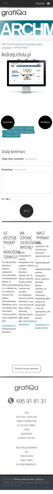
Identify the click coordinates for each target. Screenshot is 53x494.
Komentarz (14, 169)
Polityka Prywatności (26, 464)
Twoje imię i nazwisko (19, 159)
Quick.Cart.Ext (13, 135)
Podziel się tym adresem (26, 368)
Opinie (26, 429)
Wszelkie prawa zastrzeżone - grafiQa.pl (29, 479)
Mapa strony (27, 460)
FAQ (26, 451)
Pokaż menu (40, 3)
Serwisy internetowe (26, 421)
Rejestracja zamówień (26, 447)
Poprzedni (8, 122)
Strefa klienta (26, 456)
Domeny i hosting (26, 438)
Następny (45, 122)
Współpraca (26, 433)
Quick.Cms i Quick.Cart (26, 416)
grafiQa (13, 13)
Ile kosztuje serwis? (26, 425)
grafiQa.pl (20, 44)
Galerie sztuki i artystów (21, 128)
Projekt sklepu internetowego (20, 132)
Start (5, 3)
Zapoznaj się (8, 325)
